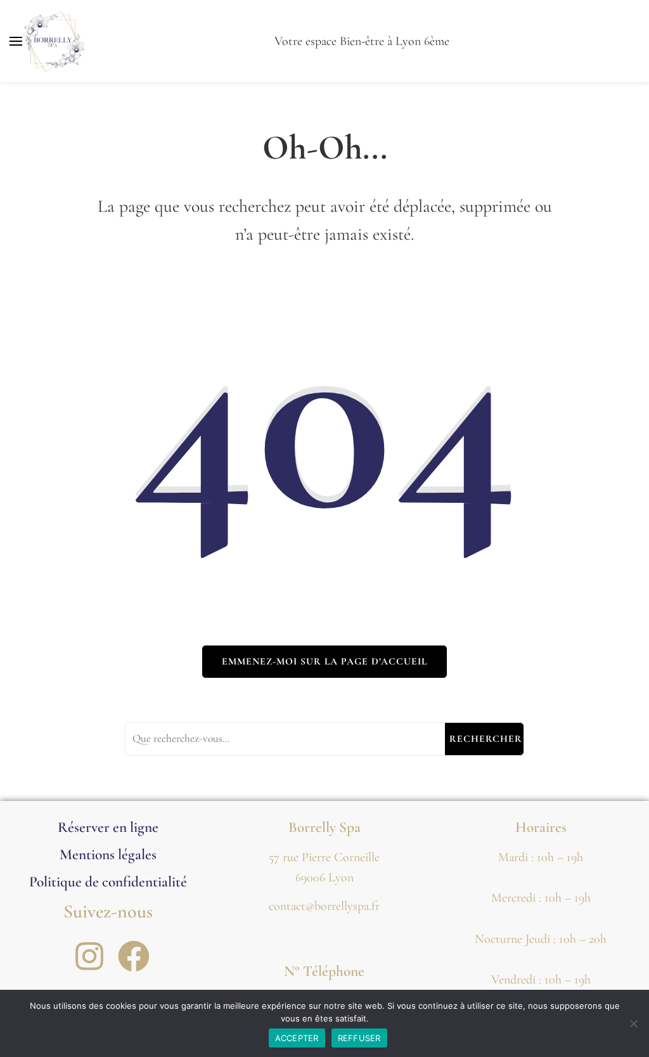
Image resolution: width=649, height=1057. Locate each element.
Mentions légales (108, 854)
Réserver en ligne (108, 827)
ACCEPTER (297, 1038)
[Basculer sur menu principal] (16, 41)
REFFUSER (359, 1038)
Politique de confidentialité (108, 881)
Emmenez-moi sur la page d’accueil (324, 661)
